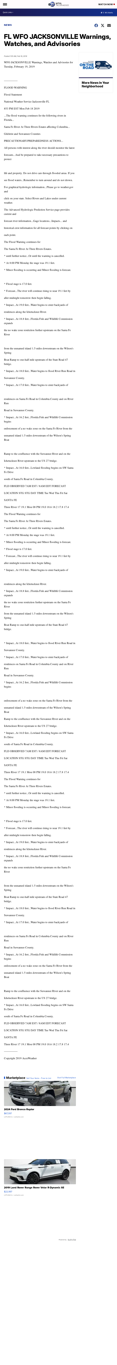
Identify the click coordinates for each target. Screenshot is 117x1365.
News (8, 25)
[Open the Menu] (4, 4)
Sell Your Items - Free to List (38, 1078)
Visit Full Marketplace (66, 1078)
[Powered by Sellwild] (72, 1240)
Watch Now (105, 4)
